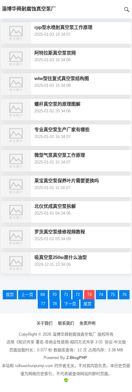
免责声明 (87, 323)
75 (113, 294)
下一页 (70, 303)
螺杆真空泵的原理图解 (57, 104)
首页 (10, 294)
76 (124, 294)
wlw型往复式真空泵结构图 (61, 78)
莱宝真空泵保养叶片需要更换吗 (66, 180)
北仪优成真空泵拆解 (55, 206)
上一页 (27, 294)
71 (66, 294)
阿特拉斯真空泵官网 (55, 52)
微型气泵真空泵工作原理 (59, 155)
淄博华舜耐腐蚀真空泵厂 (74, 334)
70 (54, 294)
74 (101, 294)
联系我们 (66, 323)
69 (43, 294)
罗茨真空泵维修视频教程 (59, 231)
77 (43, 303)
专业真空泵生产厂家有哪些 (62, 129)
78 (54, 303)
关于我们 (44, 323)
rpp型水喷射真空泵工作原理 (63, 27)
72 (78, 294)
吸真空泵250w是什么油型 (60, 257)
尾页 (87, 303)
